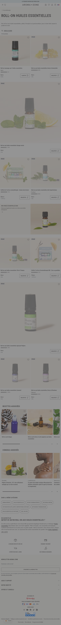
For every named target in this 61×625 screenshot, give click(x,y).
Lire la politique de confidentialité (20, 326)
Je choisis (21, 331)
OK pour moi (40, 331)
